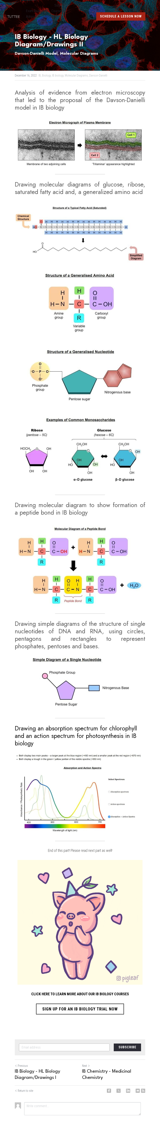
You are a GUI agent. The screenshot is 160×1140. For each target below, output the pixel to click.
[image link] (15, 16)
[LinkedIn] (128, 1091)
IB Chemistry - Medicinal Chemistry (106, 1074)
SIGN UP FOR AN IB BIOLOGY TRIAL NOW (80, 1009)
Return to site (25, 1090)
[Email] (138, 1091)
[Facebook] (109, 1091)
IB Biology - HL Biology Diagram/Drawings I (37, 1074)
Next (84, 1065)
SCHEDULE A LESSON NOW (121, 16)
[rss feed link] (143, 1091)
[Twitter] (118, 1091)
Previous (23, 1065)
